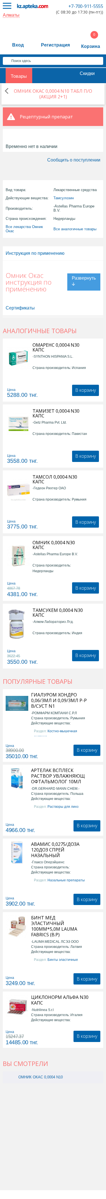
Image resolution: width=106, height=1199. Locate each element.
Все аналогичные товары (74, 229)
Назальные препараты (66, 880)
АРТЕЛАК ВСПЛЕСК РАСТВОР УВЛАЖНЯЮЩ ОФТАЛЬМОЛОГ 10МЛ (58, 775)
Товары (19, 76)
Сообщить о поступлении (73, 160)
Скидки (87, 73)
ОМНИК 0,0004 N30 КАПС (54, 545)
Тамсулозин (63, 198)
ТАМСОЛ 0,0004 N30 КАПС (55, 479)
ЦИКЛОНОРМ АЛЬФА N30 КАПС (59, 1000)
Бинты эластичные (62, 960)
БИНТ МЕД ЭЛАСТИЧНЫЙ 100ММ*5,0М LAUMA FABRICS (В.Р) (54, 926)
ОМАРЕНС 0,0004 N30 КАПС (56, 347)
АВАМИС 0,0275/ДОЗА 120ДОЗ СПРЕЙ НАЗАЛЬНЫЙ (55, 849)
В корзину (85, 390)
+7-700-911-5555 (85, 6)
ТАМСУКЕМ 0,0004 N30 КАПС (58, 613)
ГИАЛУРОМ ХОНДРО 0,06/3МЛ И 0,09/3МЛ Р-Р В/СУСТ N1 (59, 700)
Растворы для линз (63, 807)
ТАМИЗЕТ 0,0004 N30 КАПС (56, 413)
